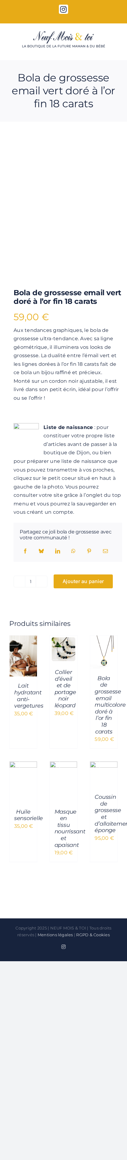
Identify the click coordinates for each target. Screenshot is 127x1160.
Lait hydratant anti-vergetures (28, 695)
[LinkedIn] (57, 551)
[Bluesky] (41, 551)
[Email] (105, 551)
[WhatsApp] (73, 551)
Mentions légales (55, 934)
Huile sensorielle (28, 815)
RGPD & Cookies (92, 934)
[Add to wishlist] (19, 150)
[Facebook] (25, 551)
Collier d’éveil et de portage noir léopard (65, 689)
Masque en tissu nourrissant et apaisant (70, 828)
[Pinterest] (89, 551)
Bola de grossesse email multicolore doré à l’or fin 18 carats (110, 705)
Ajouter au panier (83, 581)
